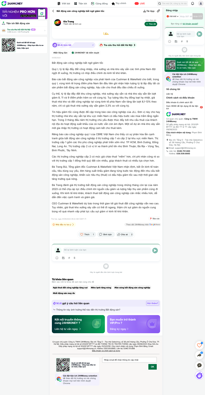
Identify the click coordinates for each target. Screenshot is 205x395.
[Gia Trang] (57, 22)
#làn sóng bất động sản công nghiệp (132, 287)
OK (152, 367)
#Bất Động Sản (60, 53)
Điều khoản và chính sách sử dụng (106, 351)
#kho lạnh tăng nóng (101, 287)
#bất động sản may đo (64, 293)
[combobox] (173, 16)
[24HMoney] (12, 3)
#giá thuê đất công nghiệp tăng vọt (70, 287)
